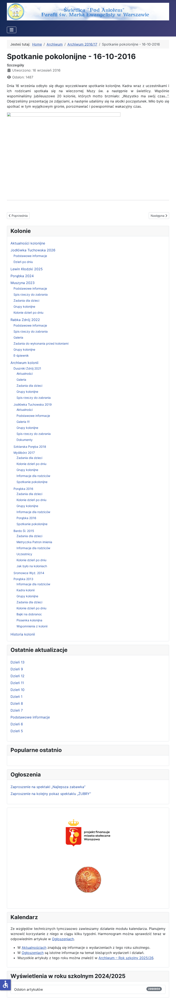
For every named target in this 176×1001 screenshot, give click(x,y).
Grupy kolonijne (24, 306)
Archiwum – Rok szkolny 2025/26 (126, 958)
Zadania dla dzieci (26, 300)
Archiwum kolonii (24, 363)
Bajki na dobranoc (29, 614)
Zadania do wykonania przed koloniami (41, 343)
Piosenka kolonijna (29, 620)
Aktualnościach (34, 947)
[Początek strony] (168, 993)
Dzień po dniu (23, 262)
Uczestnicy (24, 554)
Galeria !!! (23, 421)
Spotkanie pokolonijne (32, 482)
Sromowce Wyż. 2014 (29, 573)
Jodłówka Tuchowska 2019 (33, 404)
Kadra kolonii (26, 590)
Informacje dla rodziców (33, 476)
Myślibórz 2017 (24, 452)
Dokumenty (25, 440)
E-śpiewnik (21, 355)
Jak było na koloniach (32, 566)
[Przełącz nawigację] (11, 30)
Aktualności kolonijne (28, 243)
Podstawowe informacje (30, 256)
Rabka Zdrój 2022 (25, 320)
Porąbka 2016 (23, 489)
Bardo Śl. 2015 (24, 531)
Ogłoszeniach (63, 939)
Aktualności (25, 373)
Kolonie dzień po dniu (28, 312)
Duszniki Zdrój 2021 (27, 368)
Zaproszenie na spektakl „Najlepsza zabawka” (48, 787)
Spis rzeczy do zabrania (31, 294)
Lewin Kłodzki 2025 (27, 269)
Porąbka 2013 (23, 579)
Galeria (18, 337)
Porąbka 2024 (22, 276)
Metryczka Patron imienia (34, 542)
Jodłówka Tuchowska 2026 (33, 250)
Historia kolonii (23, 634)
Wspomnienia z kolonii (32, 626)
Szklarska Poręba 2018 (30, 446)
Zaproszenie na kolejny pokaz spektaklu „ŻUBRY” (51, 794)
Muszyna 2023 (23, 283)
